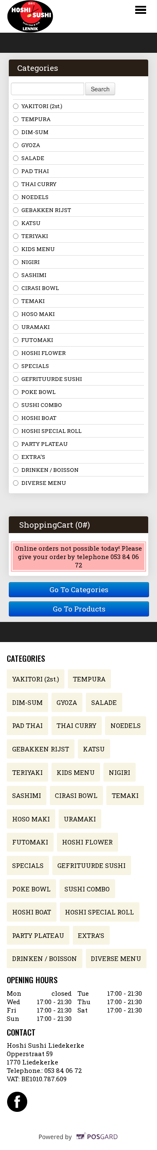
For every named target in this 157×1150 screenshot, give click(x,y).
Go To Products (79, 609)
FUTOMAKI (37, 340)
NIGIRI (30, 262)
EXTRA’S (33, 457)
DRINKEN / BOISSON (50, 470)
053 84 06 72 (63, 1070)
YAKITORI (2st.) (41, 106)
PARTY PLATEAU (44, 444)
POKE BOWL (38, 392)
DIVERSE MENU (43, 483)
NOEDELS (35, 197)
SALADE (32, 158)
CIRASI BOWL (40, 288)
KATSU (31, 223)
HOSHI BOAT (39, 418)
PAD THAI (35, 171)
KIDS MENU (38, 249)
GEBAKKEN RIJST (46, 210)
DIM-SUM (35, 132)
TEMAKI (33, 301)
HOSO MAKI (38, 314)
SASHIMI (33, 275)
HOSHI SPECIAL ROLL (51, 431)
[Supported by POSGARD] (78, 1142)
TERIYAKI (34, 236)
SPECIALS (35, 366)
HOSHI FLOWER (43, 353)
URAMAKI (35, 327)
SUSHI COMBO (41, 405)
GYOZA (30, 145)
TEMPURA (36, 119)
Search (100, 89)
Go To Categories (78, 589)
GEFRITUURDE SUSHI (51, 379)
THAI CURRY (39, 184)
